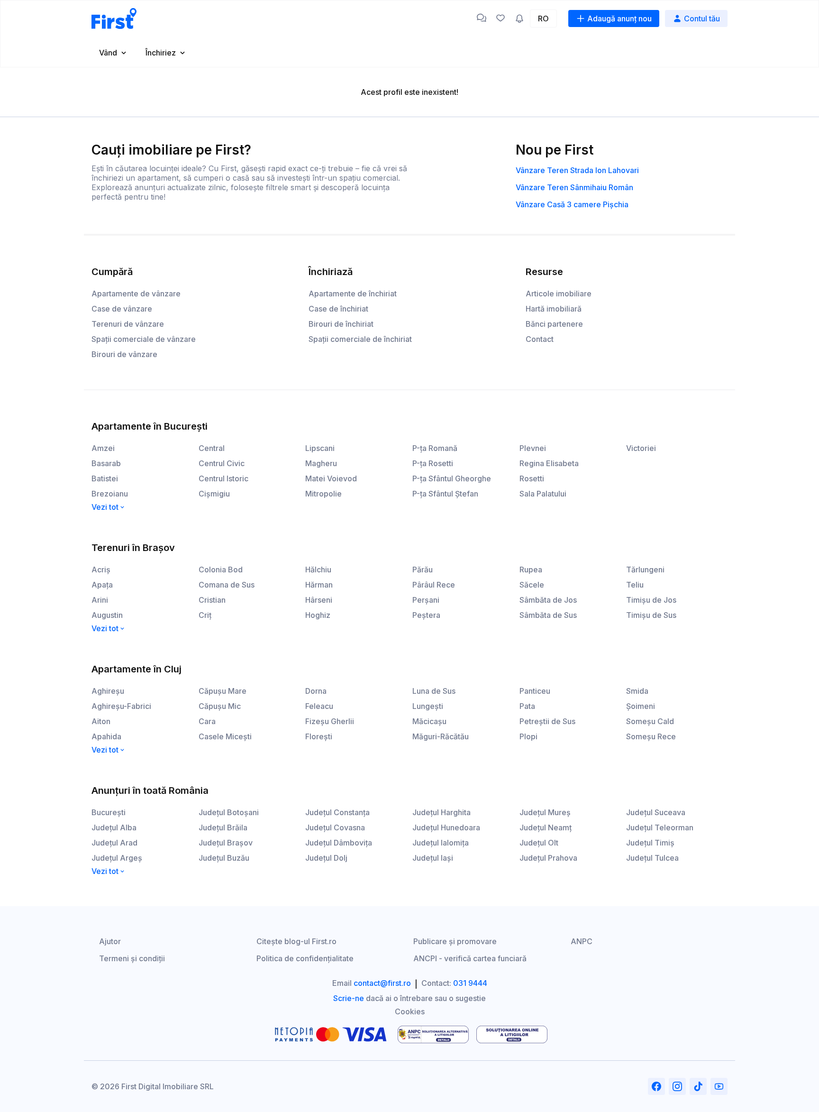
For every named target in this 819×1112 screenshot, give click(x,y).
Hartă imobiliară (554, 308)
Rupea (530, 569)
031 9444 (470, 983)
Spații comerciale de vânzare (143, 339)
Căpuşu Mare (222, 691)
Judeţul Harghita (441, 812)
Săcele (531, 584)
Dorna (316, 691)
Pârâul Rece (433, 584)
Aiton (100, 721)
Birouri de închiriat (341, 324)
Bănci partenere (554, 324)
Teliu (635, 584)
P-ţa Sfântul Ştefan (445, 493)
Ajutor (110, 941)
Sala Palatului (542, 493)
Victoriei (641, 448)
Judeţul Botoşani (229, 812)
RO (543, 18)
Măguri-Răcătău (440, 736)
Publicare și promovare (455, 941)
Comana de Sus (227, 584)
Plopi (528, 736)
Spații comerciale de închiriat (360, 339)
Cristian (212, 600)
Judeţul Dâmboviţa (338, 842)
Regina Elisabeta (549, 463)
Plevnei (532, 448)
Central (212, 448)
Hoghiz (317, 615)
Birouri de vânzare (124, 354)
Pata (527, 706)
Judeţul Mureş (545, 812)
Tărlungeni (645, 569)
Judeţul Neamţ (545, 827)
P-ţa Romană (434, 448)
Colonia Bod (221, 569)
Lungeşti (427, 706)
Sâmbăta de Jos (548, 600)
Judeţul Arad (114, 842)
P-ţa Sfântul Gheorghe (451, 478)
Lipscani (320, 448)
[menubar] (409, 52)
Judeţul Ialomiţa (440, 842)
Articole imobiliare (559, 293)
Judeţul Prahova (548, 858)
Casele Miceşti (225, 736)
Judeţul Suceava (655, 812)
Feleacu (319, 706)
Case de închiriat (338, 308)
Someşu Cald (650, 721)
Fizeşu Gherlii (329, 721)
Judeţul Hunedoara (446, 827)
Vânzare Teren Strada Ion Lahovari (577, 170)
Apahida (106, 736)
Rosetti (531, 478)
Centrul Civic (222, 463)
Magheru (321, 463)
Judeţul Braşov (226, 842)
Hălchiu (318, 569)
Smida (637, 691)
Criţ (205, 615)
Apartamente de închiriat (353, 293)
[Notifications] (519, 18)
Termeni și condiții (132, 958)
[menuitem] (113, 52)
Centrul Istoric (223, 478)
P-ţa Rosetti (432, 463)
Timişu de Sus (651, 615)
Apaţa (102, 584)
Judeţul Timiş (650, 842)
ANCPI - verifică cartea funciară (470, 958)
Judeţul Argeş (116, 858)
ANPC (581, 941)
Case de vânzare (121, 308)
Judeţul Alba (113, 827)
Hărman (319, 584)
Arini (99, 600)
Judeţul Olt (538, 842)
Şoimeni (640, 706)
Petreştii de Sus (547, 721)
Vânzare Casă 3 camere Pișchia (572, 204)
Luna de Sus (433, 691)
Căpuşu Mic (220, 706)
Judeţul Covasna (335, 827)
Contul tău (702, 18)
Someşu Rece (651, 736)
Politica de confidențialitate (305, 958)
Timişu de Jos (651, 600)
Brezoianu (109, 493)
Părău (422, 569)
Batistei (104, 478)
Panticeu (534, 691)
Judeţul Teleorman (659, 827)
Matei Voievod (331, 478)
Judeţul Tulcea (652, 858)
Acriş (100, 569)
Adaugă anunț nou (619, 18)
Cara (207, 721)
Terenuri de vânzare (127, 324)
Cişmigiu (214, 493)
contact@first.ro (382, 983)
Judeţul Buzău (224, 858)
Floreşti (318, 736)
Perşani (425, 600)
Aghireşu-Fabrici (121, 706)
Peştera (426, 615)
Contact (540, 339)
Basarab (106, 463)
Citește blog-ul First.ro (296, 941)
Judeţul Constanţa (337, 812)
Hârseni (318, 600)
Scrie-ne (348, 998)
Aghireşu (107, 691)
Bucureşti (108, 812)
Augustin (107, 615)
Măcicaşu (429, 721)
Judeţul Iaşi (432, 858)
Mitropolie (323, 493)
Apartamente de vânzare (136, 293)
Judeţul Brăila (223, 827)
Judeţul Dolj (326, 858)
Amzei (103, 448)
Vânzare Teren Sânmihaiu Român (574, 187)
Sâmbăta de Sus (548, 615)
